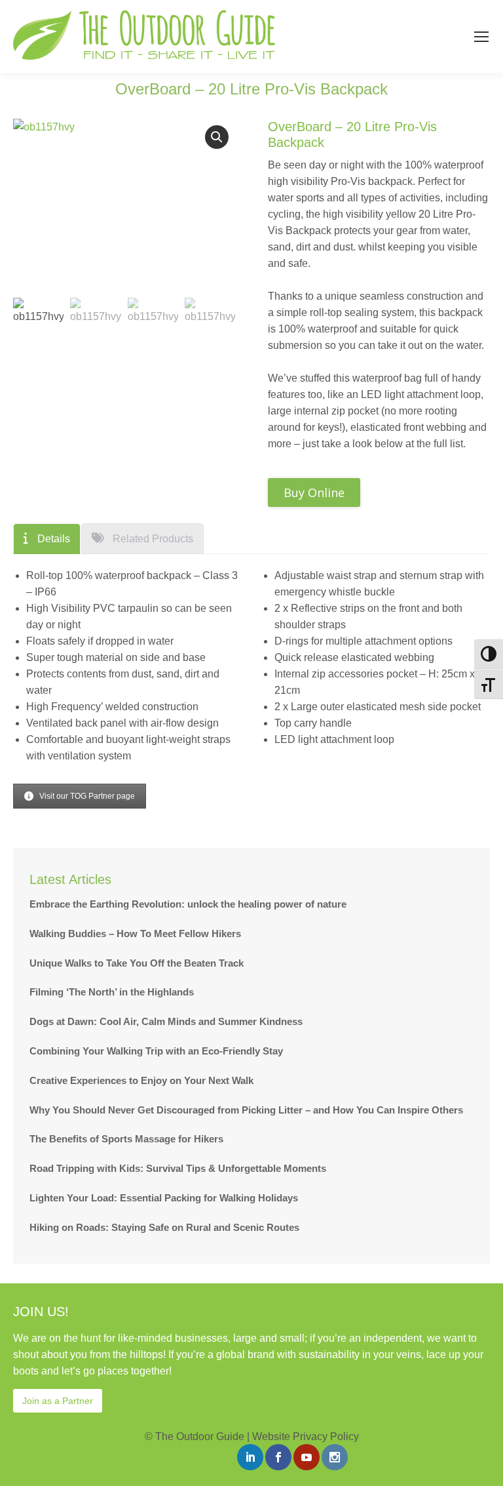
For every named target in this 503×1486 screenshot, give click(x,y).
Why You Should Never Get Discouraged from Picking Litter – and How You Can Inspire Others (246, 1109)
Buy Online (314, 492)
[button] (217, 137)
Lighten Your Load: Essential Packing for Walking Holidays (163, 1197)
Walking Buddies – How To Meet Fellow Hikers (135, 933)
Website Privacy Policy (305, 1436)
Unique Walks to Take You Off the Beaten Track (136, 963)
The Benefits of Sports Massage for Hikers (126, 1138)
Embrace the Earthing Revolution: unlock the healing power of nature (187, 904)
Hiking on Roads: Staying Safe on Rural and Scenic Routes (164, 1227)
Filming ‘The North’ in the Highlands (111, 991)
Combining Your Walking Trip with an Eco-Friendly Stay (156, 1050)
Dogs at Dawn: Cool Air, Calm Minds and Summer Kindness (166, 1021)
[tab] (47, 538)
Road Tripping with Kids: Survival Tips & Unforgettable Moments (177, 1168)
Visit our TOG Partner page (87, 796)
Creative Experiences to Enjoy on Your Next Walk (141, 1080)
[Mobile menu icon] (481, 36)
